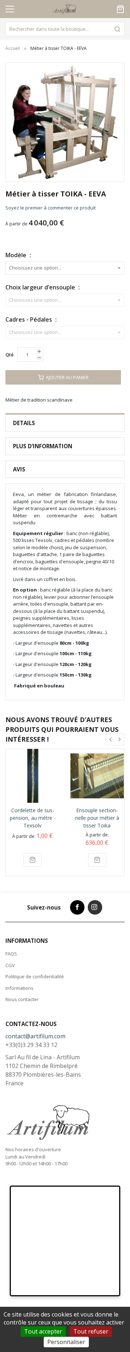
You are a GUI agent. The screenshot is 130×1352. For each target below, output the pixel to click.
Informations (19, 988)
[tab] (65, 423)
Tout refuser (90, 1331)
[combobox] (65, 29)
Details (24, 423)
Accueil (12, 48)
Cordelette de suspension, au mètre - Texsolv (33, 818)
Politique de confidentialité (34, 976)
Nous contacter (22, 999)
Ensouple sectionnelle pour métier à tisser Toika (97, 818)
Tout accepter (43, 1331)
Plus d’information (42, 446)
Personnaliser (66, 1342)
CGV (10, 965)
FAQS (11, 953)
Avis (19, 469)
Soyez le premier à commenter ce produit (50, 207)
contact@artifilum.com (35, 1036)
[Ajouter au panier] (32, 860)
